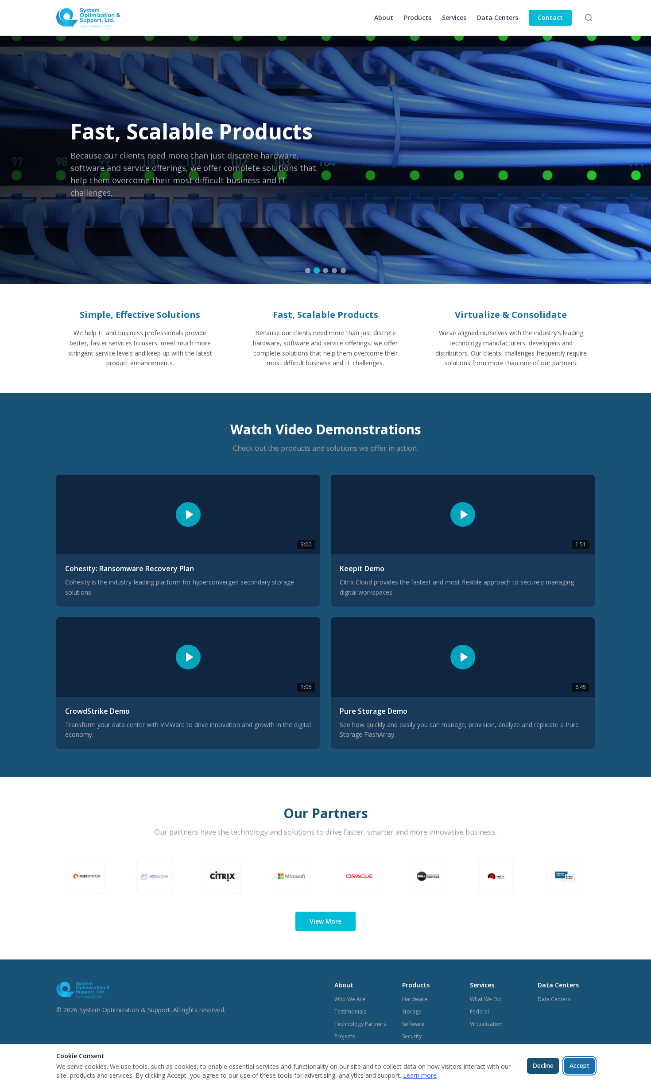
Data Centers (497, 17)
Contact (550, 17)
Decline (543, 1065)
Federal (479, 1011)
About (383, 17)
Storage (412, 1011)
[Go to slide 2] (317, 270)
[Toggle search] (588, 18)
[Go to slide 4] (334, 270)
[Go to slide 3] (325, 270)
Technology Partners (360, 1024)
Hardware (414, 999)
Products (417, 17)
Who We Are (349, 999)
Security (412, 1036)
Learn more (420, 1075)
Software (413, 1024)
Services (454, 17)
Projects (344, 1036)
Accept (579, 1065)
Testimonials (350, 1011)
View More (325, 921)
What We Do (485, 999)
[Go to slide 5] (343, 270)
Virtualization (486, 1024)
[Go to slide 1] (307, 270)
